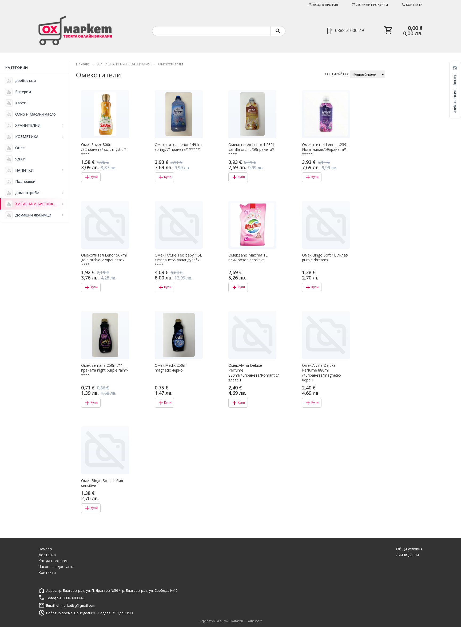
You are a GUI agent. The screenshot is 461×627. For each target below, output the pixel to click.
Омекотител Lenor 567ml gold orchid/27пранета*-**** (104, 260)
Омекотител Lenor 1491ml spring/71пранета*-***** (178, 147)
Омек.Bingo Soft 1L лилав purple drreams (325, 257)
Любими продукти (369, 4)
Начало (82, 63)
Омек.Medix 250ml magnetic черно (171, 368)
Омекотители (170, 63)
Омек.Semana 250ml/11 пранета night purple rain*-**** (104, 370)
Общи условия (409, 548)
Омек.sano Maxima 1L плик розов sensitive (248, 257)
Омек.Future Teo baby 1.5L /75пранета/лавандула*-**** (178, 260)
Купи (91, 177)
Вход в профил (323, 4)
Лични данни (407, 554)
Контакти (412, 4)
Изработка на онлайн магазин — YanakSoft (231, 621)
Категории (16, 67)
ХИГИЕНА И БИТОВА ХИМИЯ (123, 63)
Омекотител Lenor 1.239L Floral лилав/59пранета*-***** (325, 149)
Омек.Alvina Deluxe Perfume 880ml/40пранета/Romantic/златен (252, 372)
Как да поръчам (52, 560)
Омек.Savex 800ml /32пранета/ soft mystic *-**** (104, 149)
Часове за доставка (56, 566)
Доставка (47, 554)
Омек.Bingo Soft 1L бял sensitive (102, 483)
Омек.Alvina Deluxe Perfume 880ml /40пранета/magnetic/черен (321, 372)
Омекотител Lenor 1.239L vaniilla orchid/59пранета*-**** (252, 149)
